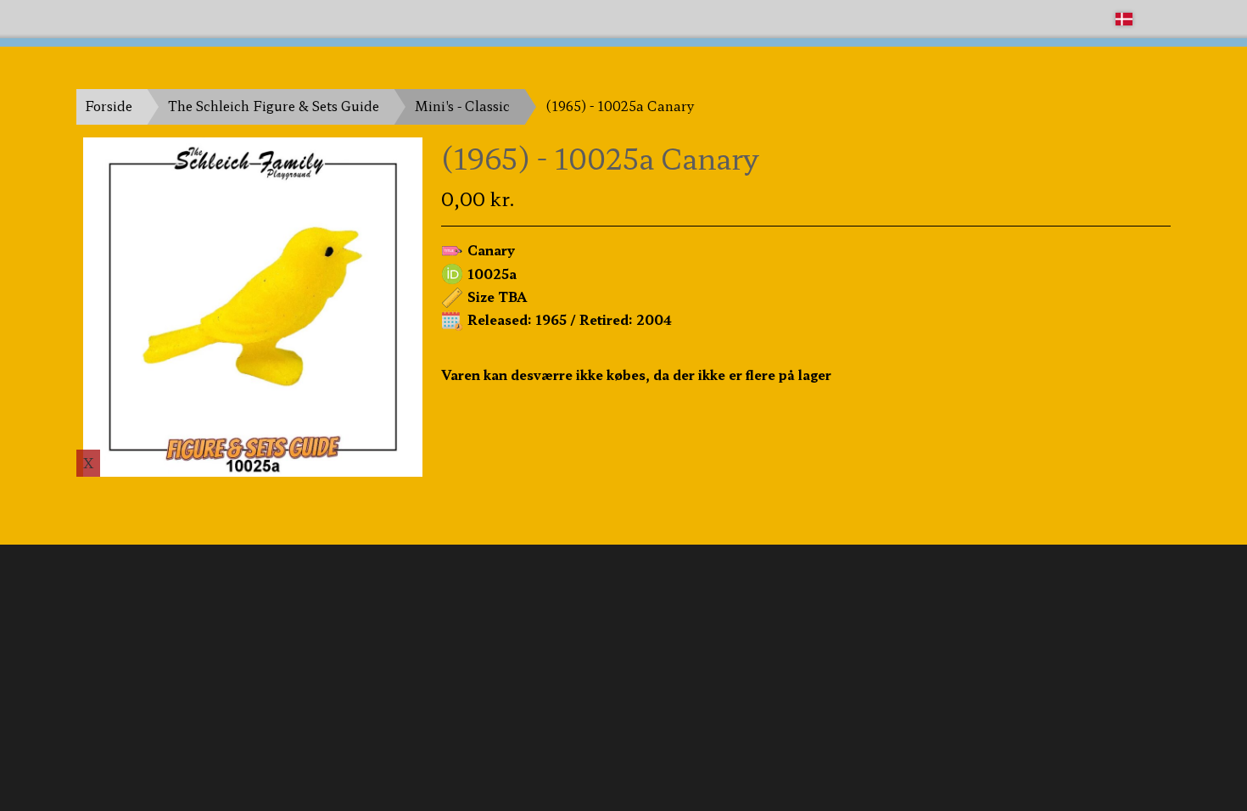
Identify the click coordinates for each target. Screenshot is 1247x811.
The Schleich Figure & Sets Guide (273, 106)
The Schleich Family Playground (179, 18)
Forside (108, 106)
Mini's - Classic (462, 106)
